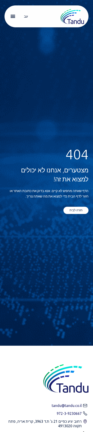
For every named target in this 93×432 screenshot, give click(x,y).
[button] (12, 16)
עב (26, 16)
